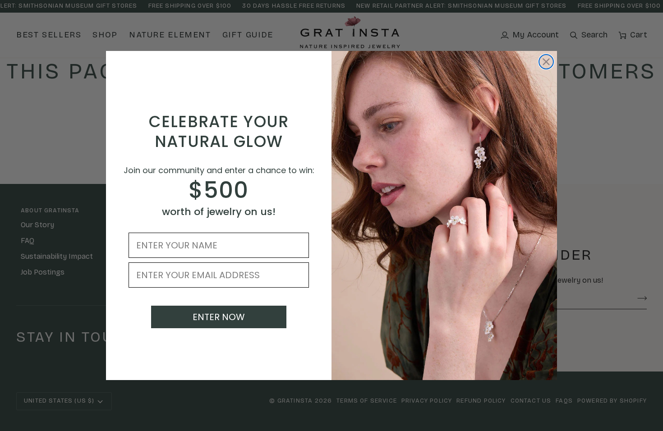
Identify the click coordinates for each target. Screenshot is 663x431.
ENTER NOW (219, 317)
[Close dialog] (546, 62)
